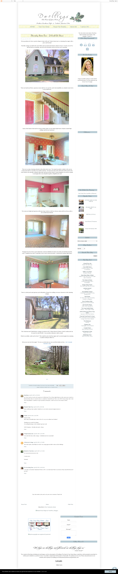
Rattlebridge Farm (87, 335)
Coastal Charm (87, 328)
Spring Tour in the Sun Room (87, 302)
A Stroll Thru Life (87, 263)
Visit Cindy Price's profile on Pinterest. (87, 193)
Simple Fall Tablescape (87, 264)
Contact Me (85, 27)
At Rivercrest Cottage (28, 442)
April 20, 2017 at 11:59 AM (38, 406)
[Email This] (59, 385)
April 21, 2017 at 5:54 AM (39, 451)
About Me (73, 27)
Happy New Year (87, 332)
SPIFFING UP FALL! (91, 214)
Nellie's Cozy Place (87, 271)
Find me (87, 322)
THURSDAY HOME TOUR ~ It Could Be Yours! (48, 387)
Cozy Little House (87, 267)
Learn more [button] (44, 571)
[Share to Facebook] (63, 385)
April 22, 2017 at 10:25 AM (39, 467)
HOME (32, 27)
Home (47, 504)
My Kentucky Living (87, 331)
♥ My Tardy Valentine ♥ (87, 306)
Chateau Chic (87, 324)
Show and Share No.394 (87, 329)
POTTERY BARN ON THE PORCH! (91, 201)
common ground (87, 288)
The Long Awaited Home (87, 308)
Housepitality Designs (87, 291)
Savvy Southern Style (87, 301)
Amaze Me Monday (59, 27)
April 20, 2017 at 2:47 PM (39, 433)
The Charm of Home (87, 280)
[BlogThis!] (60, 385)
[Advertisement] (59, 6)
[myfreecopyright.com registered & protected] (39, 534)
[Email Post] (57, 385)
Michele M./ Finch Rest (29, 451)
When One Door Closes (87, 336)
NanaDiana (26, 395)
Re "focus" (87, 289)
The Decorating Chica (28, 467)
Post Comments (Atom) (50, 507)
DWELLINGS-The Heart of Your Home (87, 312)
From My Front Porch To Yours (87, 316)
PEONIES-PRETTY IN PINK (91, 208)
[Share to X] (62, 385)
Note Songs (87, 296)
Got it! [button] (110, 571)
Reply (25, 402)
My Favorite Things (87, 304)
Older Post (70, 504)
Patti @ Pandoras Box (28, 433)
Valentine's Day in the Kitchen (87, 314)
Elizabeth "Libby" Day (28, 406)
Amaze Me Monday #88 (91, 228)
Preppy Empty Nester (87, 284)
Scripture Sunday (87, 273)
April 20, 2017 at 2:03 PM (33, 415)
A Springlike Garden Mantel (87, 325)
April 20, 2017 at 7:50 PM (39, 442)
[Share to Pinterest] (64, 385)
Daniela (25, 415)
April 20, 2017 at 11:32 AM (34, 395)
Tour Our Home (44, 27)
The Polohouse (87, 321)
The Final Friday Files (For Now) (87, 286)
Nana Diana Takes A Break (87, 275)
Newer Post (24, 504)
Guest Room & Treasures (91, 221)
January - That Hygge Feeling (87, 309)
